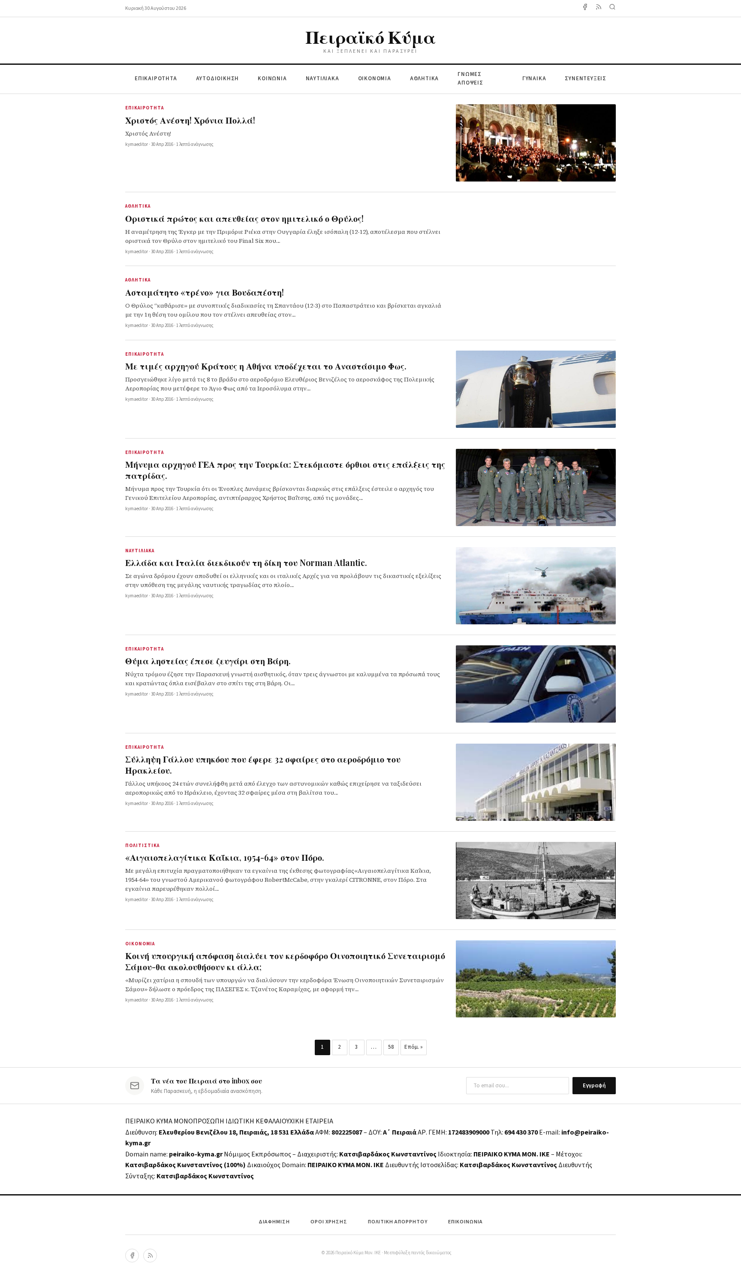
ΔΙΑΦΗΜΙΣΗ (274, 1222)
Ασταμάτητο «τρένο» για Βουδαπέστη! (204, 292)
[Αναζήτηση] (612, 8)
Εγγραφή (594, 1085)
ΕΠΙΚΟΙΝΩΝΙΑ (465, 1222)
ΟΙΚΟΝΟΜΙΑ (374, 78)
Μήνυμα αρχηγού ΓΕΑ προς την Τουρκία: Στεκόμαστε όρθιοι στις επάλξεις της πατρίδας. (285, 469)
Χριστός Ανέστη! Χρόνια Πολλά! (190, 120)
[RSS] (150, 1255)
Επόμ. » (413, 1047)
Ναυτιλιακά (139, 551)
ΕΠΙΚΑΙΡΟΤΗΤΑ (156, 78)
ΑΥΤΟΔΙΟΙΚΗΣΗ (217, 78)
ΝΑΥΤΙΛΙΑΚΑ (322, 78)
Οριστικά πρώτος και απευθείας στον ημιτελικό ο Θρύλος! (244, 218)
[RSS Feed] (598, 8)
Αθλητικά (138, 206)
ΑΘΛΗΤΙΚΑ (424, 78)
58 (391, 1047)
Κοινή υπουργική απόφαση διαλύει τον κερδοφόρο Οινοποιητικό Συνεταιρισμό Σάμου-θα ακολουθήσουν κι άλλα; (285, 961)
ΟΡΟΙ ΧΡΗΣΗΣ (328, 1222)
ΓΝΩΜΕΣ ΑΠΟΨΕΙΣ (470, 78)
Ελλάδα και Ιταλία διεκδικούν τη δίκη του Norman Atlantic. (246, 562)
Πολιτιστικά (142, 845)
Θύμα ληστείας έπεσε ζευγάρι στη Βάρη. (208, 660)
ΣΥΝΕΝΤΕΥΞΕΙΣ (585, 78)
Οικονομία (140, 944)
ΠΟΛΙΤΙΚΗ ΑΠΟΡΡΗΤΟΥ (398, 1222)
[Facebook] (584, 8)
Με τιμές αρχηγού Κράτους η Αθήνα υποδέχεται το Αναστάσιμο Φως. (266, 366)
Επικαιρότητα (144, 108)
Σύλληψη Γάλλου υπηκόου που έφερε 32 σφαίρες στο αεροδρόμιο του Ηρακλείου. (263, 764)
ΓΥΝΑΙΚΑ (534, 78)
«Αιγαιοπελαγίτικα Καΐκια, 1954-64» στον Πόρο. (224, 857)
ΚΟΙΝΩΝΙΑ (272, 78)
